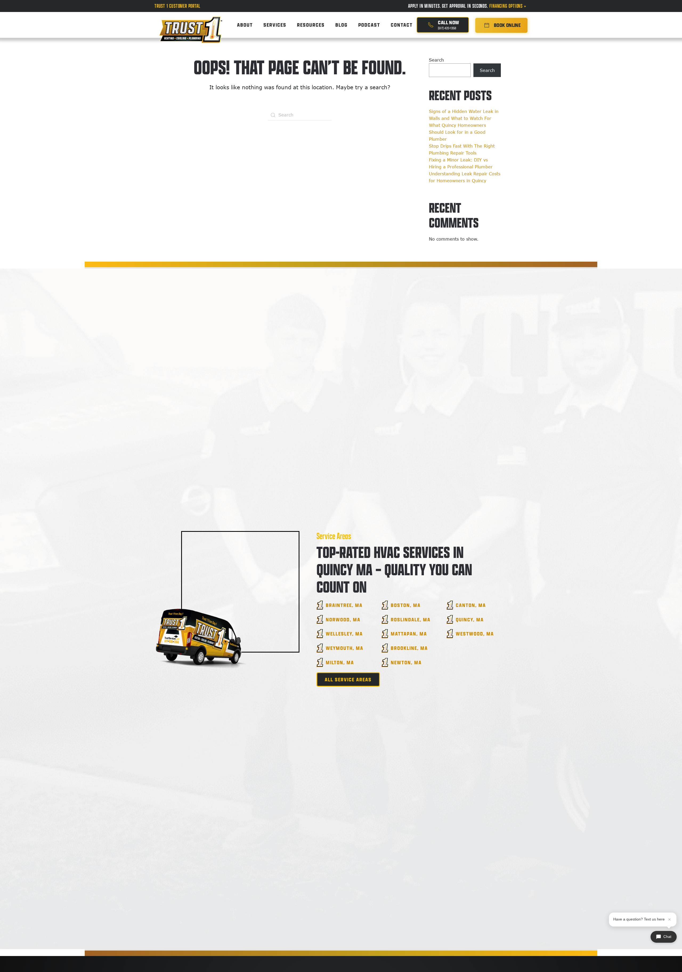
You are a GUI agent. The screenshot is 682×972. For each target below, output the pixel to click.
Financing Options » (508, 5)
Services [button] (274, 25)
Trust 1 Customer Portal (177, 5)
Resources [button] (311, 25)
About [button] (245, 25)
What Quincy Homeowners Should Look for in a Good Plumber (457, 132)
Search (436, 60)
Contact (402, 25)
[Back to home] (190, 25)
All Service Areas (348, 679)
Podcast (369, 25)
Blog (341, 25)
